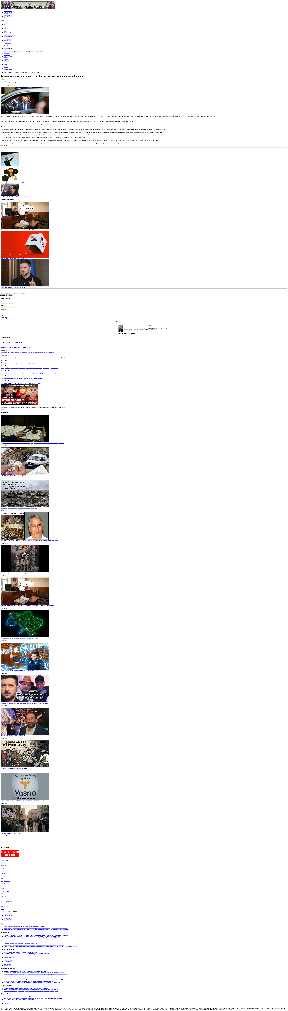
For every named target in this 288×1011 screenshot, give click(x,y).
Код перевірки (4, 315)
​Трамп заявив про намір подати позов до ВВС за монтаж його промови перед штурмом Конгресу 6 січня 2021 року (35, 979)
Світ (5, 24)
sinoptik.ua (8, 911)
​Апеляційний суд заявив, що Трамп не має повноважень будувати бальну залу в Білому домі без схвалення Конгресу (35, 928)
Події (5, 28)
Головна (6, 23)
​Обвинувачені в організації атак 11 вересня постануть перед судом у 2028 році (24, 926)
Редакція (6, 1002)
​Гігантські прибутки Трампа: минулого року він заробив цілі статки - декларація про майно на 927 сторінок (33, 998)
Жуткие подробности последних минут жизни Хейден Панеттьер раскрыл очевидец (132, 326)
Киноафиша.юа (127, 323)
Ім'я (1, 301)
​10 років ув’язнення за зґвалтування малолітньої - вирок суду (20, 943)
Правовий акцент (8, 12)
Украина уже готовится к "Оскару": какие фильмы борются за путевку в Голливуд (133, 330)
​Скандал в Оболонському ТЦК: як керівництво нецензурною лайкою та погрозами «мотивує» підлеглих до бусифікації (36, 935)
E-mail (2, 305)
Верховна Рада (7, 40)
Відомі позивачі (8, 36)
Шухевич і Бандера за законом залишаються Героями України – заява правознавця (26, 953)
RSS (5, 17)
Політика (6, 27)
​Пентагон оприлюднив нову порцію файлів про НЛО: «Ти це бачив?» (22, 996)
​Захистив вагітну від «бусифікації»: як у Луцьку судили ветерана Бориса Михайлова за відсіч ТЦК (30, 937)
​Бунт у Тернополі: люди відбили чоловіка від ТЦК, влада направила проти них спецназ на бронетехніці (32, 936)
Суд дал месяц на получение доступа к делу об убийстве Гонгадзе (21, 954)
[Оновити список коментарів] (286, 291)
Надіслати (118, 321)
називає (18, 124)
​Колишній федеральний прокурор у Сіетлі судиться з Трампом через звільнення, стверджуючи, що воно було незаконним (36, 929)
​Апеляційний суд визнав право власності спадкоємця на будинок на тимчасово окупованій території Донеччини (34, 945)
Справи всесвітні (8, 11)
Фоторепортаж (7, 43)
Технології (6, 60)
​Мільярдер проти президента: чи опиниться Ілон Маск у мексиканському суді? (25, 971)
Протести (6, 59)
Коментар (3, 309)
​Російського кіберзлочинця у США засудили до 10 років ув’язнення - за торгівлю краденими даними (31, 991)
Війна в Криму (7, 63)
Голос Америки (211, 116)
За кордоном (7, 53)
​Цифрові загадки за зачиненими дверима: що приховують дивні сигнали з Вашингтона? (27, 988)
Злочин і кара (7, 15)
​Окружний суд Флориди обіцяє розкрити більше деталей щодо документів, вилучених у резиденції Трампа (32, 982)
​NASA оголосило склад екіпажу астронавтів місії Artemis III (20, 999)
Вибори (6, 57)
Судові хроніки (7, 13)
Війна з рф (6, 64)
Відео (5, 31)
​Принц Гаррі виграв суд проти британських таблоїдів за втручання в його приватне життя (28, 981)
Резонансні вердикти (9, 16)
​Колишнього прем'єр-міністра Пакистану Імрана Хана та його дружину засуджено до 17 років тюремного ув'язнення (35, 974)
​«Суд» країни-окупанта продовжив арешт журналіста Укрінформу (22, 952)
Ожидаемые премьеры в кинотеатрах (126, 333)
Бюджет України (8, 56)
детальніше (3, 409)
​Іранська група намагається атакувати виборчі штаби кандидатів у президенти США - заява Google (31, 989)
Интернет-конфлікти (9, 37)
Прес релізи (7, 1003)
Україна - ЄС (7, 55)
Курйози (6, 61)
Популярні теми (8, 39)
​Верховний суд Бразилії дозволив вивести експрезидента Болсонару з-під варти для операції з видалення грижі (34, 972)
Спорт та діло (7, 32)
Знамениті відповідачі (9, 35)
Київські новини (8, 29)
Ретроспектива (7, 41)
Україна (6, 25)
